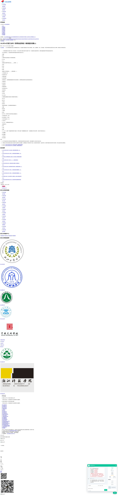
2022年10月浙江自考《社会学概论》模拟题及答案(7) (13, 145)
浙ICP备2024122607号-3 (11, 433)
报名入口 (3, 186)
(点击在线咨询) (7, 24)
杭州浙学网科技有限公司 (13, 430)
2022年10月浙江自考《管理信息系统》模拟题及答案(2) (14, 144)
